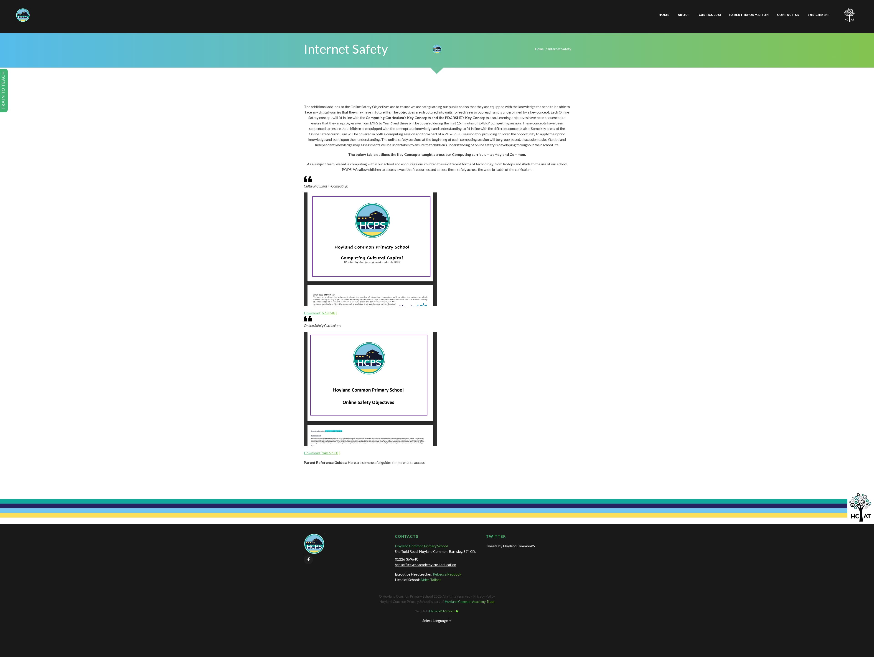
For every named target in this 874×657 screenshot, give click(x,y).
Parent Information (749, 15)
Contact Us (788, 15)
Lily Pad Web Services (442, 611)
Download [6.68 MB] (320, 313)
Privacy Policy (484, 596)
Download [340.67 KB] (322, 453)
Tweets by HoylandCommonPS (510, 546)
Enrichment (819, 15)
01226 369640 (406, 559)
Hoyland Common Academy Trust (470, 601)
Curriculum (710, 15)
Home (664, 15)
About (684, 15)
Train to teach (3, 90)
